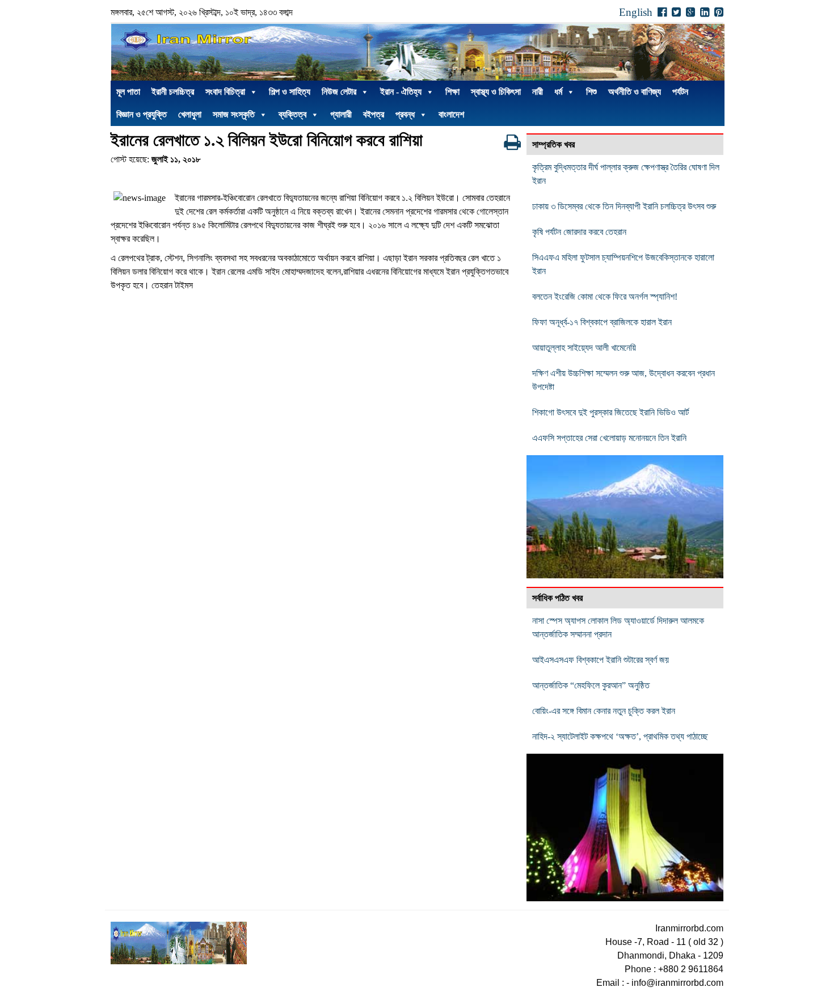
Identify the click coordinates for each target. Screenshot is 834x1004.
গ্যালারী (341, 114)
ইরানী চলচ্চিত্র (172, 91)
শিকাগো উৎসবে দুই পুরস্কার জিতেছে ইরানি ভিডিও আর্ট (610, 412)
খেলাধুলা (189, 114)
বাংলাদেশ (451, 114)
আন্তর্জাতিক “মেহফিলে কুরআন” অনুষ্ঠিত (591, 685)
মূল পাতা (128, 91)
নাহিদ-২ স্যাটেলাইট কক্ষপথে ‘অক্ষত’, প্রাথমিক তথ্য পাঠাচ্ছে (620, 736)
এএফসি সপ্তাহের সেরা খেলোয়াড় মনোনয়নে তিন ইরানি (609, 438)
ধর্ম (558, 91)
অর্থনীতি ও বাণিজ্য (634, 91)
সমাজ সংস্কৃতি (234, 114)
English (635, 12)
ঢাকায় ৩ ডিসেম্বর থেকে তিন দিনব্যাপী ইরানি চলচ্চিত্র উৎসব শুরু (624, 206)
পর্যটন (680, 91)
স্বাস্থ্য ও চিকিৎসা (496, 91)
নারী (537, 91)
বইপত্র (373, 114)
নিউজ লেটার (339, 91)
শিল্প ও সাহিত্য (289, 91)
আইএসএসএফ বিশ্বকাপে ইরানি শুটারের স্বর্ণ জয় (600, 660)
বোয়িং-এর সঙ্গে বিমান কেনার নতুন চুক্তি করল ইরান (603, 711)
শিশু (591, 91)
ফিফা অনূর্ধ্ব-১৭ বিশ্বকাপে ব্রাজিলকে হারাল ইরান (602, 322)
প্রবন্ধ (405, 114)
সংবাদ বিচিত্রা (225, 91)
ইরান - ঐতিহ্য (401, 91)
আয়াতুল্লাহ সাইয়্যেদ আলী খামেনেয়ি (584, 347)
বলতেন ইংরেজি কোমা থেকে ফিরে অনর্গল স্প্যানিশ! (604, 296)
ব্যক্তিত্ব (292, 114)
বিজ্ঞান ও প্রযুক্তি (141, 114)
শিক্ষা (452, 91)
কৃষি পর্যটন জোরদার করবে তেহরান (579, 232)
